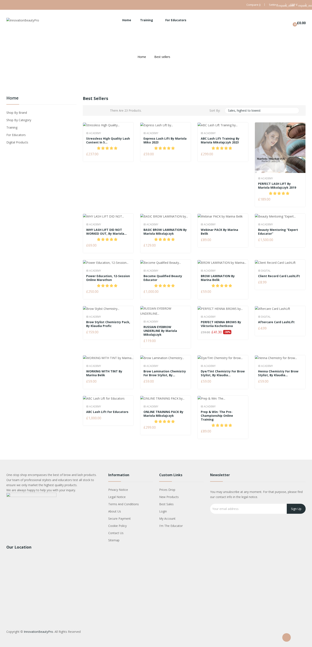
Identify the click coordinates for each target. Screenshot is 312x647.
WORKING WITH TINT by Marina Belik (104, 373)
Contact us (116, 533)
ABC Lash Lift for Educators (107, 412)
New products (169, 497)
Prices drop (167, 490)
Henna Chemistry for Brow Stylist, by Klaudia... (278, 373)
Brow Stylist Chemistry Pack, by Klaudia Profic (108, 324)
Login (163, 511)
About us (114, 511)
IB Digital (264, 270)
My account (167, 518)
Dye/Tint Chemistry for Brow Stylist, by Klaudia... (223, 373)
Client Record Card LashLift (279, 276)
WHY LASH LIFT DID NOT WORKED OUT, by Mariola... (106, 232)
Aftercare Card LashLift (276, 322)
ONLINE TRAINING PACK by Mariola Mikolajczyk (163, 414)
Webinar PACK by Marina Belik (219, 232)
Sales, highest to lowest (261, 110)
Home (12, 98)
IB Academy (93, 133)
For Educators (16, 135)
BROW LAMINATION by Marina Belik (218, 278)
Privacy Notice (118, 490)
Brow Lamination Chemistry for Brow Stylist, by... (164, 373)
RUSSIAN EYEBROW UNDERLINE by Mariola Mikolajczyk (160, 331)
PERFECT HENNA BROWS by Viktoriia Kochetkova (221, 324)
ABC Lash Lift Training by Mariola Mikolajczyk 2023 (220, 140)
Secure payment (119, 518)
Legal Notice (117, 497)
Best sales (166, 504)
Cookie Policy (117, 526)
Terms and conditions (123, 504)
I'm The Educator (171, 526)
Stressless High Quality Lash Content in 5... (108, 140)
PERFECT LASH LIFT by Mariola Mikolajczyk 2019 (277, 185)
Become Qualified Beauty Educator (162, 278)
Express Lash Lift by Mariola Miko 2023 (165, 140)
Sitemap (113, 540)
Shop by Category (18, 120)
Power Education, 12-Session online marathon (108, 278)
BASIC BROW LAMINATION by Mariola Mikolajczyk (165, 232)
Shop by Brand (16, 113)
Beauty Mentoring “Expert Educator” (278, 232)
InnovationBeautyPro (38, 632)
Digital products (17, 142)
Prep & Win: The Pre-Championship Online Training (217, 415)
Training (11, 127)
